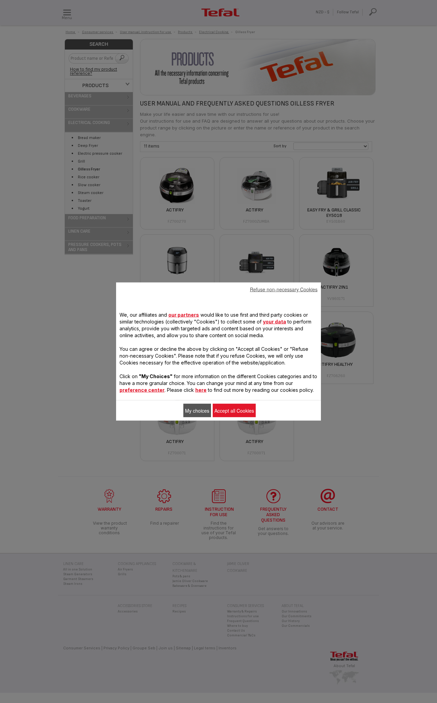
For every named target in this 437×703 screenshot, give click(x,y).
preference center (142, 390)
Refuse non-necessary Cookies (284, 289)
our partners (183, 315)
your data (274, 322)
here (201, 390)
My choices (197, 410)
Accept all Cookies (234, 410)
